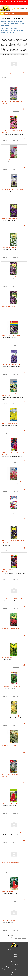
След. (19, 938)
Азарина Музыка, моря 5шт (10, 277)
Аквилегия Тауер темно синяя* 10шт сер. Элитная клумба (13, 541)
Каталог (14, 952)
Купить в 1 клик (16, 81)
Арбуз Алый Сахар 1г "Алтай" (10, 803)
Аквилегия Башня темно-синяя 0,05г (12, 365)
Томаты (12, 32)
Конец (24, 938)
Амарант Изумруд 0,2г (8, 657)
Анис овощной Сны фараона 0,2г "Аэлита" (11, 775)
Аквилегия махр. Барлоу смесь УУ (11, 482)
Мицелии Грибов (14, 23)
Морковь (22, 23)
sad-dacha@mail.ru (14, 975)
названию (16, 54)
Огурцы (2, 25)
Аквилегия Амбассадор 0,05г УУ (11, 335)
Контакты (14, 954)
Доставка (14, 961)
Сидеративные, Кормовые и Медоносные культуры (13, 30)
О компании (14, 949)
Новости (14, 959)
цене (11, 54)
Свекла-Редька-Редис (11, 28)
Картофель (3, 23)
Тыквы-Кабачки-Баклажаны (7, 34)
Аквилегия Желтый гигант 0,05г (11, 423)
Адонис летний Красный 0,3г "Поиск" (13, 189)
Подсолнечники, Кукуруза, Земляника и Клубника (13, 27)
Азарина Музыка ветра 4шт (10, 218)
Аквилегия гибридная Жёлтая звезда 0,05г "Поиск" (13, 395)
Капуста (20, 21)
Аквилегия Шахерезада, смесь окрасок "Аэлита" (13, 570)
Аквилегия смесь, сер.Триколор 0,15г (13, 511)
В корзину (4, 81)
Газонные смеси (4, 32)
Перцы (7, 25)
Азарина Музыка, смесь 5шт (10, 306)
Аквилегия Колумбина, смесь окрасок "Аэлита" (13, 453)
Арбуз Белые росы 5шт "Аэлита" (11, 833)
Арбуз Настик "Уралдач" (9, 921)
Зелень (15, 21)
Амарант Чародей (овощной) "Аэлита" (13, 716)
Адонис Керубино (7, 160)
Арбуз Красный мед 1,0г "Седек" (11, 891)
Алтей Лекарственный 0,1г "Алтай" (12, 599)
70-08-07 (14, 965)
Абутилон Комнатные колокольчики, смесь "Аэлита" (12, 73)
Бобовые (10, 21)
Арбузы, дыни (4, 21)
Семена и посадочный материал (12, 18)
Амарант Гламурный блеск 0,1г (11, 628)
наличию (22, 54)
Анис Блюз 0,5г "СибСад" (9, 745)
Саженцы (3, 28)
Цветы (17, 34)
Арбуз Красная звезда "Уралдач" (11, 862)
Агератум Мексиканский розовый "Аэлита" (12, 131)
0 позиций (26, 8)
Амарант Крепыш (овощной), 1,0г (11, 686)
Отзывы (14, 956)
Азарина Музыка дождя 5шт (10, 247)
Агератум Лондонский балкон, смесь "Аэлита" (12, 102)
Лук (8, 23)
